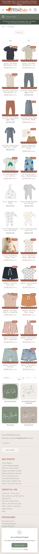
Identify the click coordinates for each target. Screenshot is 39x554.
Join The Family (10, 450)
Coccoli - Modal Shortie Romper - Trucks (10, 256)
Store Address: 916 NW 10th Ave (13, 496)
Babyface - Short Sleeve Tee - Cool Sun (29, 284)
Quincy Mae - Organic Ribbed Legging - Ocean (29, 91)
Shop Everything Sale (10, 401)
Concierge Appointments (10, 478)
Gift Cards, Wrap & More (10, 468)
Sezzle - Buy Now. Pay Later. (12, 483)
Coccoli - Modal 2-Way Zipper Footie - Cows (28, 229)
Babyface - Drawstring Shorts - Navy (10, 284)
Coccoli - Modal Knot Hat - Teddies (10, 202)
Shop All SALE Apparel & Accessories (29, 402)
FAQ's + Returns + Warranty (11, 506)
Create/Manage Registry (10, 466)
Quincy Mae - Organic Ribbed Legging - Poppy (10, 119)
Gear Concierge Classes (10, 476)
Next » (19, 379)
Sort (28, 41)
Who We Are (6, 498)
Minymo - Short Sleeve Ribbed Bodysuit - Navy (10, 64)
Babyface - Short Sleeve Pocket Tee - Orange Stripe (10, 311)
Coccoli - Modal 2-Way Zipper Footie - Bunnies (28, 202)
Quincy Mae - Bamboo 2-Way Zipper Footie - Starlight (10, 146)
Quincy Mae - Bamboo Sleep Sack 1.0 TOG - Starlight (29, 119)
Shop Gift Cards (28, 425)
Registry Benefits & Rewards (11, 473)
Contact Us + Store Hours (11, 493)
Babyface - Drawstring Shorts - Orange (28, 311)
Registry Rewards (8, 526)
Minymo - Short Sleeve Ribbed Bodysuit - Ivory (28, 64)
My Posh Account (8, 521)
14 (35, 378)
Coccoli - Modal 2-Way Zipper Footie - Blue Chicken (10, 229)
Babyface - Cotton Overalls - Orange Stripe (29, 338)
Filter (10, 41)
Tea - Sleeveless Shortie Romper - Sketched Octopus (29, 175)
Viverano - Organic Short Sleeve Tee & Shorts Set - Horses (29, 147)
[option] (19, 22)
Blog (3, 511)
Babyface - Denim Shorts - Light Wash (28, 366)
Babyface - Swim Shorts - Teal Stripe (10, 366)
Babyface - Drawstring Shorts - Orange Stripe (10, 338)
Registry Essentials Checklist (11, 471)
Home (3, 26)
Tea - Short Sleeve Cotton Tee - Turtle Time (10, 175)
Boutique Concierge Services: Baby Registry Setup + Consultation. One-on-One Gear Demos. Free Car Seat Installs (19, 22)
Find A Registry (7, 463)
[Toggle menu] (3, 10)
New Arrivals (10, 425)
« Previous (6, 378)
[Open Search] (3, 17)
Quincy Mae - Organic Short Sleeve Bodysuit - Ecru (10, 91)
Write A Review (7, 509)
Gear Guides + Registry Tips (11, 481)
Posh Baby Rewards (9, 524)
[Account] (30, 9)
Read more (19, 32)
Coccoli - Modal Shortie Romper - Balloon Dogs (28, 256)
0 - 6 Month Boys (10, 26)
